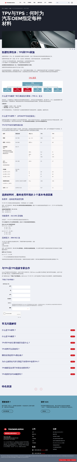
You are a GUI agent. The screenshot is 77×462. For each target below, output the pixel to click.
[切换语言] (72, 2)
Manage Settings (62, 460)
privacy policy (28, 455)
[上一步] (36, 389)
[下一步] (41, 389)
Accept (68, 460)
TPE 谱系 (32, 78)
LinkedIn (43, 453)
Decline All (73, 460)
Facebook (43, 450)
